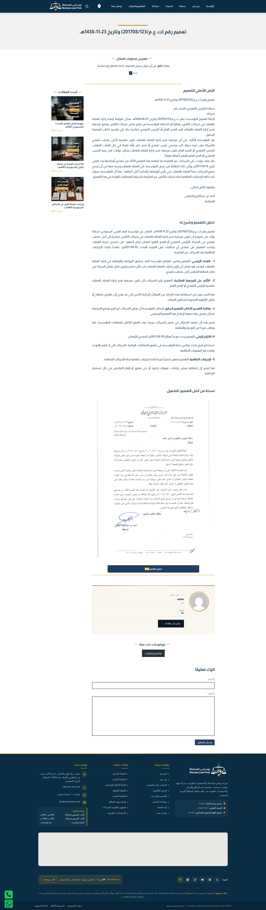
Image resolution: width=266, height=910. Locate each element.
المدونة (169, 6)
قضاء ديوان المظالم (117, 801)
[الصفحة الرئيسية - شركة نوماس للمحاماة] (201, 770)
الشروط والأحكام (57, 905)
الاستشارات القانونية (117, 812)
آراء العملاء (162, 807)
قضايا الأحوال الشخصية (115, 784)
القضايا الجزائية (119, 773)
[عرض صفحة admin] (199, 601)
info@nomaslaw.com (69, 801)
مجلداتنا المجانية (160, 801)
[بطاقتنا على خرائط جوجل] (180, 880)
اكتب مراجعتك (49, 879)
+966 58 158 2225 (71, 786)
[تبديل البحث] (86, 6)
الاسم (211, 679)
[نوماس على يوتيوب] (202, 880)
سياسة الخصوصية (74, 905)
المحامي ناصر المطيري (156, 784)
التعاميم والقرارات (137, 6)
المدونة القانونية (160, 790)
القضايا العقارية (119, 796)
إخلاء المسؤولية (41, 905)
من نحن (196, 6)
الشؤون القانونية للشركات (114, 807)
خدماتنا (182, 6)
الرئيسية (210, 6)
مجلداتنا (155, 6)
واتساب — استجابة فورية (68, 794)
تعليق (211, 693)
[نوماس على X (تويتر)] (217, 880)
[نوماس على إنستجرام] (210, 880)
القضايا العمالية (119, 790)
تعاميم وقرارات (153, 653)
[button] (133, 73)
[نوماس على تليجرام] (188, 880)
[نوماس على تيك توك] (195, 880)
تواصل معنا (116, 6)
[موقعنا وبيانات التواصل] (99, 6)
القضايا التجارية (119, 779)
